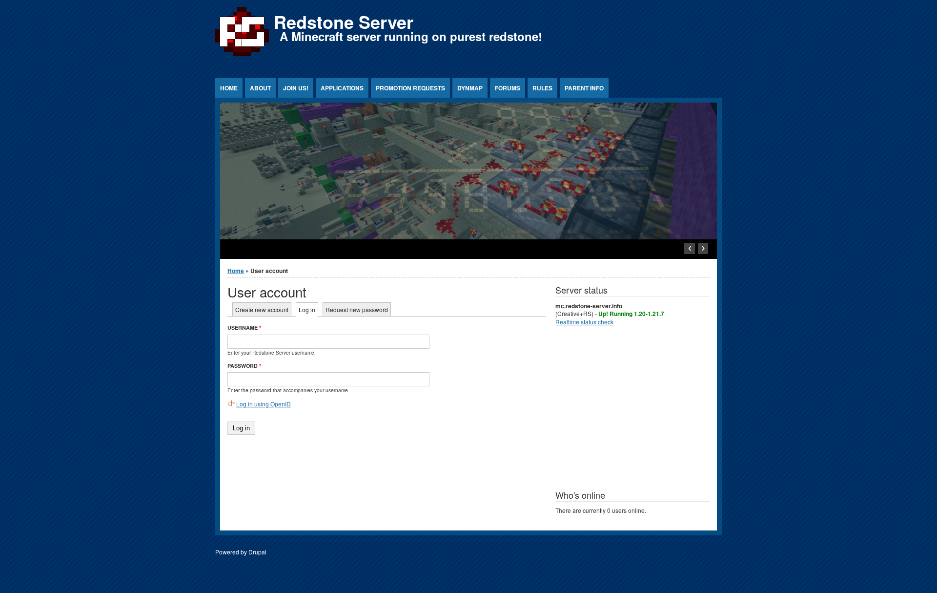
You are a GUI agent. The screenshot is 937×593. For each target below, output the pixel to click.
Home (229, 88)
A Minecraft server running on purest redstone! (411, 36)
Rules (542, 88)
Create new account (261, 309)
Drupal (257, 552)
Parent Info (584, 88)
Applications (342, 88)
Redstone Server (343, 21)
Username (244, 327)
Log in (308, 309)
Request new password (357, 309)
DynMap (470, 88)
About (260, 88)
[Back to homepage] (242, 56)
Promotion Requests (410, 88)
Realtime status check (584, 322)
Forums (507, 88)
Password (244, 365)
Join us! (295, 88)
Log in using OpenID (263, 404)
